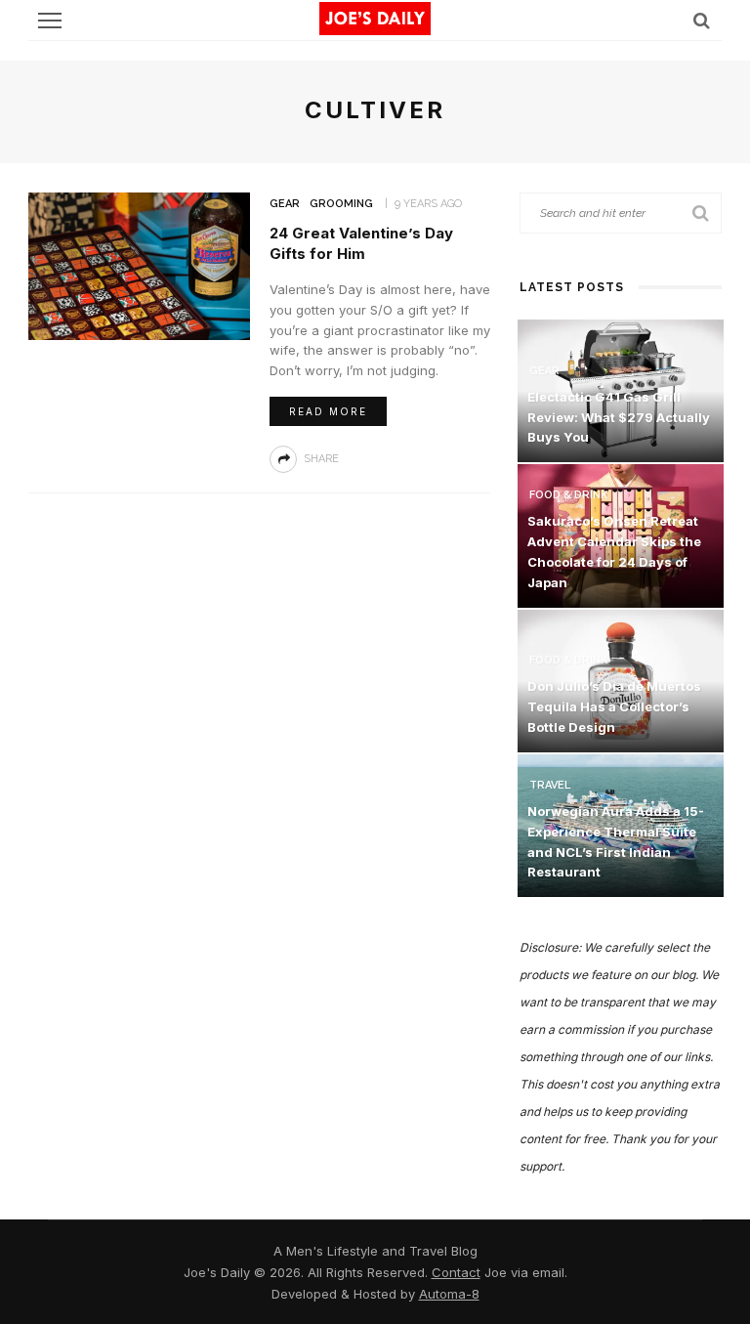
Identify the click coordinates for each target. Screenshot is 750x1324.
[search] (701, 20)
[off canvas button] (50, 20)
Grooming (341, 203)
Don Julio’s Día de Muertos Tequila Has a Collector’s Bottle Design (614, 706)
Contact (456, 1272)
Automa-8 (449, 1294)
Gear (285, 203)
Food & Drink (568, 495)
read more (328, 411)
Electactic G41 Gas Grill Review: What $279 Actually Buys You (618, 417)
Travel (549, 785)
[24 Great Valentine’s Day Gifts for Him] (139, 264)
